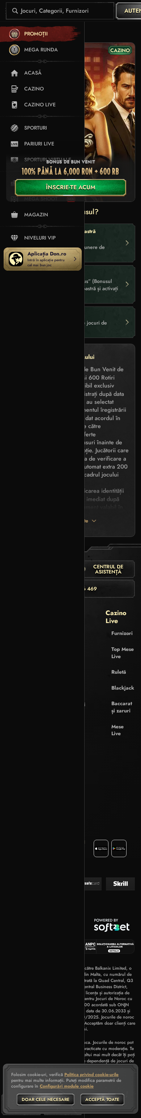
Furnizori (122, 633)
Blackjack (122, 687)
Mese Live (117, 730)
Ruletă (118, 672)
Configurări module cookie (67, 1086)
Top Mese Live (122, 652)
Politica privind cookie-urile (91, 1075)
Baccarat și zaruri (121, 707)
